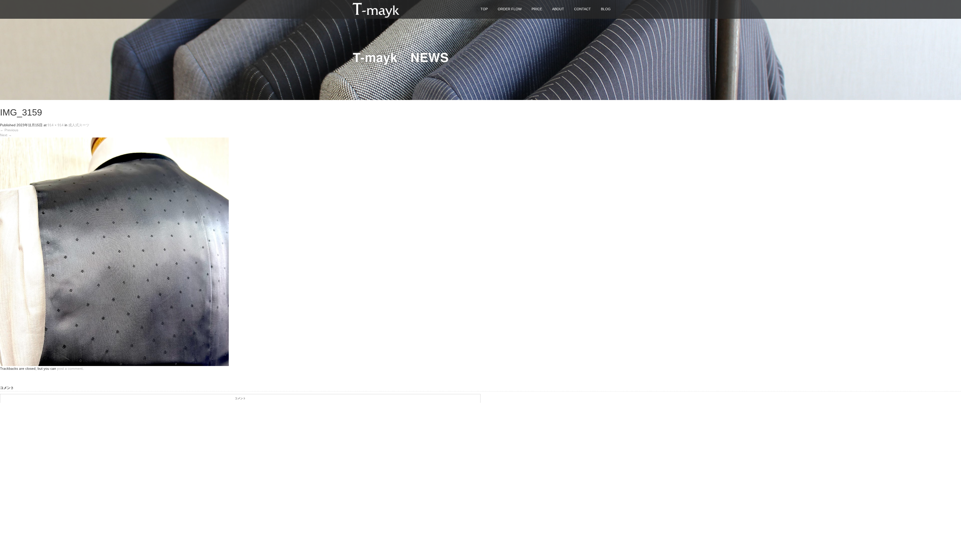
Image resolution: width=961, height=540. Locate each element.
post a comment (70, 368)
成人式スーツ (78, 125)
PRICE (537, 9)
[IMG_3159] (114, 252)
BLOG (606, 9)
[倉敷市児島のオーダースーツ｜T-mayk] (376, 9)
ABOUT (558, 9)
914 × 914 (56, 125)
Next (6, 135)
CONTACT (582, 9)
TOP (484, 9)
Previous (9, 130)
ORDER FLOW (510, 9)
